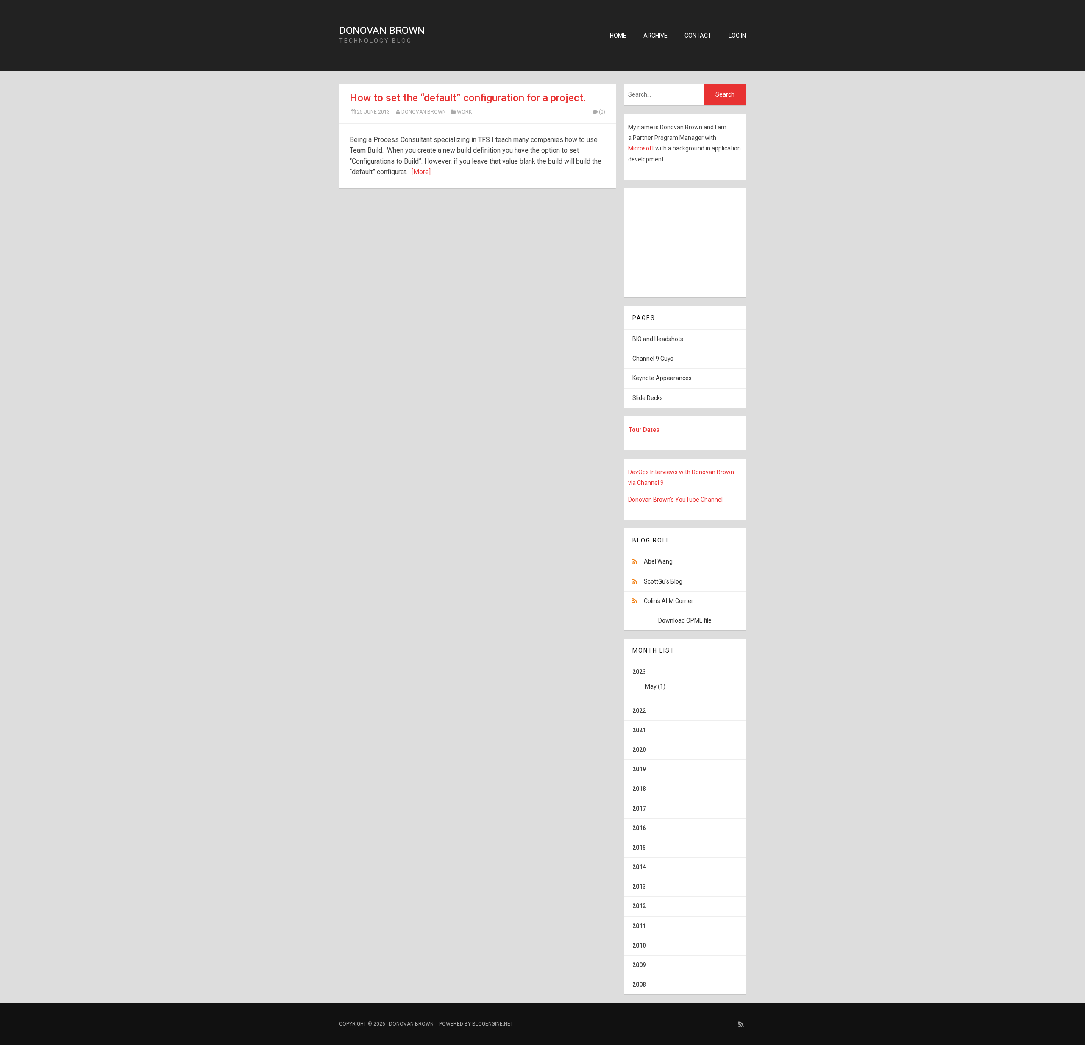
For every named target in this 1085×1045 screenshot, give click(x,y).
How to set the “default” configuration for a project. (468, 98)
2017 (639, 808)
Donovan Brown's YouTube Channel (675, 499)
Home (618, 35)
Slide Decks (647, 398)
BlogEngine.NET (492, 1024)
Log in (737, 35)
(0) (602, 112)
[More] (421, 172)
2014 (639, 867)
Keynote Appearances (662, 378)
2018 (639, 788)
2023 (648, 679)
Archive (655, 35)
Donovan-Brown (423, 112)
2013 (639, 886)
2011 (639, 926)
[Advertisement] (677, 241)
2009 (639, 965)
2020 (639, 749)
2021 (639, 730)
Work (464, 112)
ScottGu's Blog (663, 581)
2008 (639, 984)
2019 (639, 769)
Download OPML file (685, 620)
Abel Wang (658, 561)
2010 (639, 945)
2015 (639, 847)
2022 (639, 710)
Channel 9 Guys (652, 358)
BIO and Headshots (657, 339)
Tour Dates (643, 429)
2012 (639, 906)
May (651, 686)
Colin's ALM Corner (668, 601)
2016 (639, 828)
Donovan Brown (382, 30)
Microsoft (641, 148)
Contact (698, 35)
